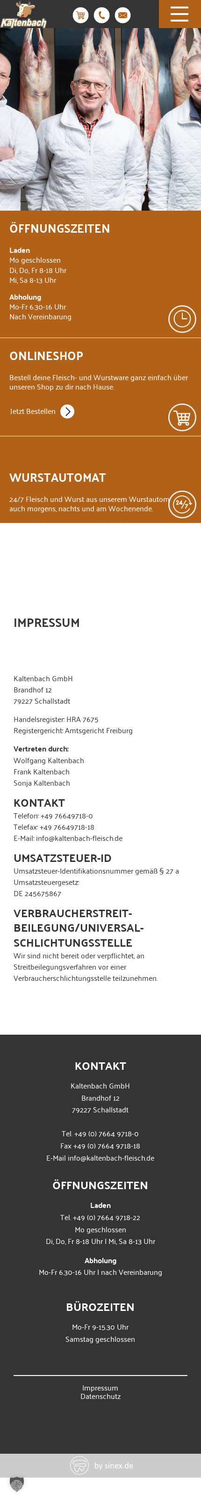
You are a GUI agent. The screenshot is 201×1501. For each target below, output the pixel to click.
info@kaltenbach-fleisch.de (111, 1157)
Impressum (100, 1387)
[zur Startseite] (23, 22)
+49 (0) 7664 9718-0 (106, 1133)
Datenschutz (100, 1395)
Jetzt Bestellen (33, 410)
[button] (17, 1484)
